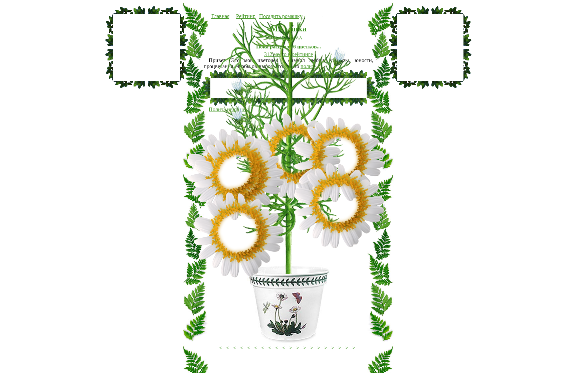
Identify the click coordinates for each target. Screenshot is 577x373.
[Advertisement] (146, 47)
